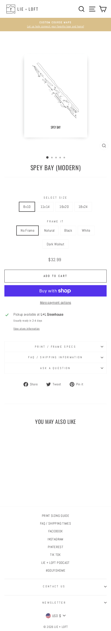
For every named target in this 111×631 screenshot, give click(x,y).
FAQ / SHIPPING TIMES (55, 523)
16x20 (64, 206)
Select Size (55, 197)
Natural (49, 230)
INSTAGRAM (55, 539)
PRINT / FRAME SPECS (55, 346)
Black (68, 230)
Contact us (54, 586)
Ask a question (55, 368)
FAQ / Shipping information (55, 357)
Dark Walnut (55, 244)
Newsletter (54, 602)
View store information (26, 328)
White (86, 230)
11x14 (45, 206)
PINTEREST (55, 547)
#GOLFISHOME (56, 570)
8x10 (26, 206)
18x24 (83, 206)
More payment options (55, 302)
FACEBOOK (55, 531)
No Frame (27, 230)
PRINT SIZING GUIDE (55, 516)
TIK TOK (55, 555)
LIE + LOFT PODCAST (55, 563)
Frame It (55, 221)
